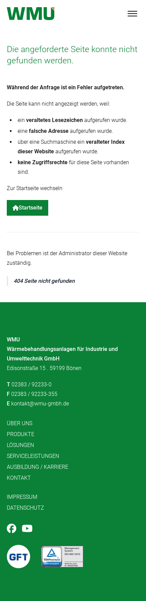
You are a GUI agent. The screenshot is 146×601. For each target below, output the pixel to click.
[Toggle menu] (132, 13)
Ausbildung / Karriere (37, 467)
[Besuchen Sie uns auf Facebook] (11, 528)
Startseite (30, 207)
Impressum (22, 497)
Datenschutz (25, 508)
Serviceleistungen (33, 456)
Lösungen (20, 445)
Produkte (20, 434)
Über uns (19, 423)
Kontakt (19, 478)
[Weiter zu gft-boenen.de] (18, 556)
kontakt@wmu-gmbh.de (40, 403)
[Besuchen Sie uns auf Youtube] (27, 528)
